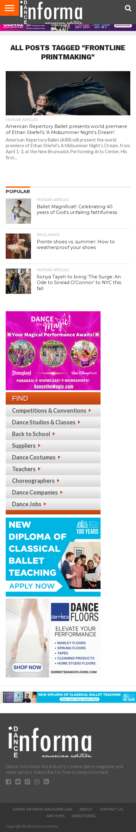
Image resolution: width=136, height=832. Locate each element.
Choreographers (33, 480)
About (86, 809)
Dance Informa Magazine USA (42, 809)
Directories (84, 816)
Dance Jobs (26, 504)
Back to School (31, 433)
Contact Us (111, 809)
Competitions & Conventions (49, 410)
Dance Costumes (34, 457)
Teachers (24, 468)
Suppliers (24, 445)
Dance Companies (35, 492)
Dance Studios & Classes (44, 422)
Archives (55, 816)
